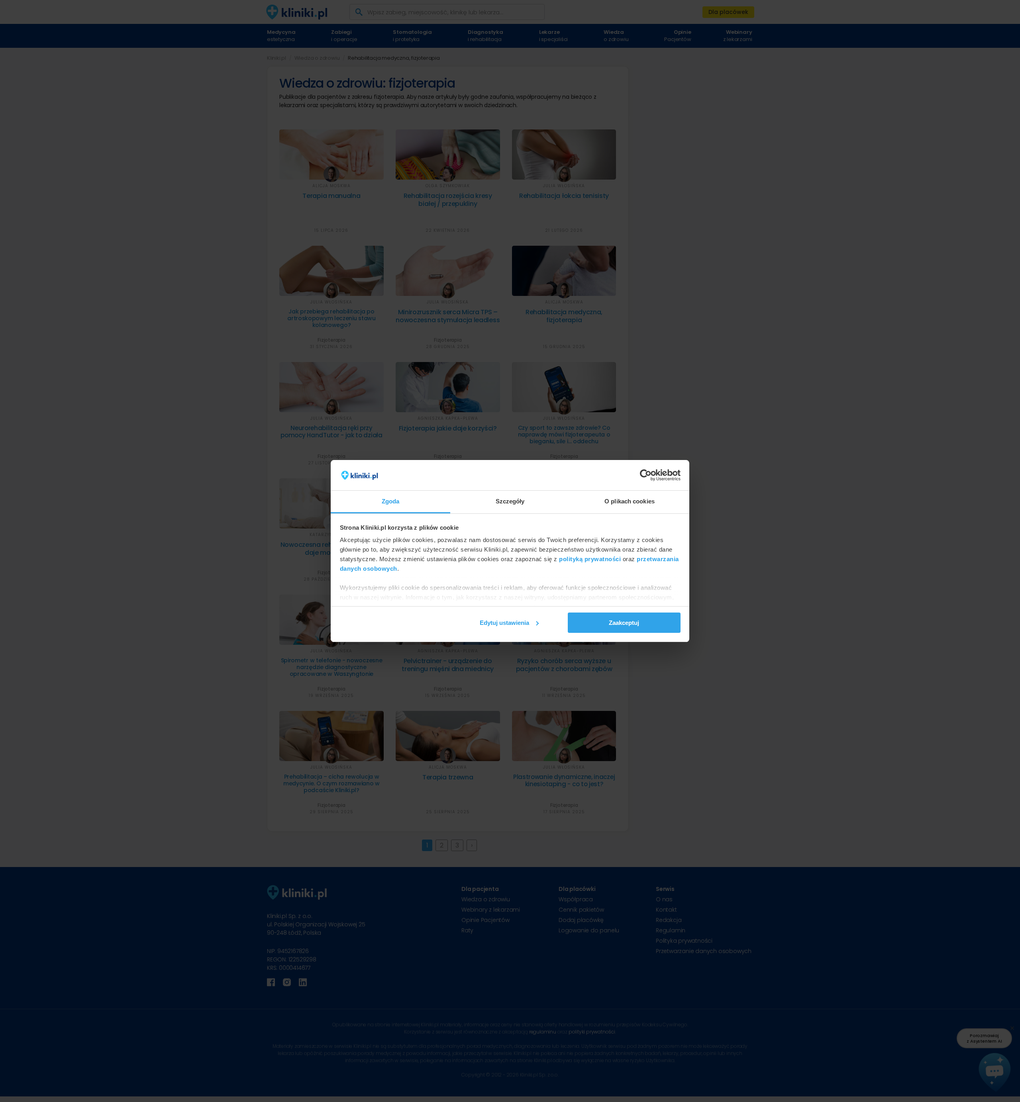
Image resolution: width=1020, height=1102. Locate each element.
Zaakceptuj (624, 622)
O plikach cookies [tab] (629, 501)
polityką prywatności (590, 559)
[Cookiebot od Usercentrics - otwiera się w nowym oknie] (646, 475)
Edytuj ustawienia (504, 622)
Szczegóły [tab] (510, 501)
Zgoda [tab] (391, 501)
